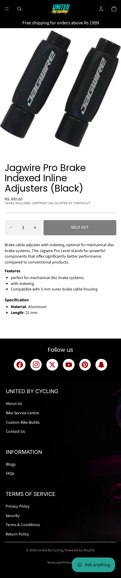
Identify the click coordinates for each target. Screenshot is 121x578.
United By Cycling (50, 550)
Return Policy (17, 534)
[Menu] (7, 9)
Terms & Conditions (23, 525)
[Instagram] (36, 365)
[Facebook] (20, 365)
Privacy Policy (18, 506)
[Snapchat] (101, 365)
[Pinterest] (85, 365)
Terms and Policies (60, 562)
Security (13, 516)
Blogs (11, 464)
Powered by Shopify (80, 550)
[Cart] (113, 8)
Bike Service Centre (22, 413)
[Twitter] (52, 365)
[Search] (19, 8)
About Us (14, 404)
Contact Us (15, 432)
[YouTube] (69, 365)
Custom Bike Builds (23, 422)
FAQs (10, 473)
